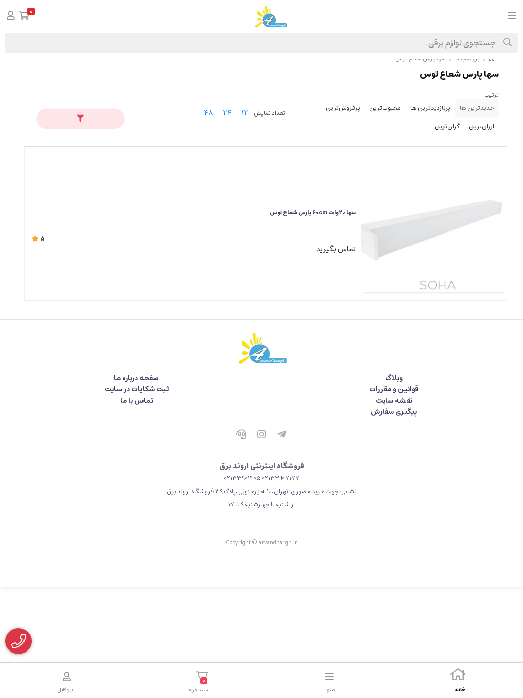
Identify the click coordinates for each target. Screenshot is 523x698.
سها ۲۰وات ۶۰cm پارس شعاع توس (313, 212)
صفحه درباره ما (136, 378)
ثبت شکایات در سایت (137, 389)
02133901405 (242, 478)
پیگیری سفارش (394, 412)
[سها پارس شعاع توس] (261, 348)
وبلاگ (394, 378)
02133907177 (280, 478)
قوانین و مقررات (393, 389)
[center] (507, 43)
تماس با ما (136, 400)
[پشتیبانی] (241, 435)
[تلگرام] (282, 435)
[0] (24, 16)
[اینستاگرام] (261, 435)
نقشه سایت (394, 400)
